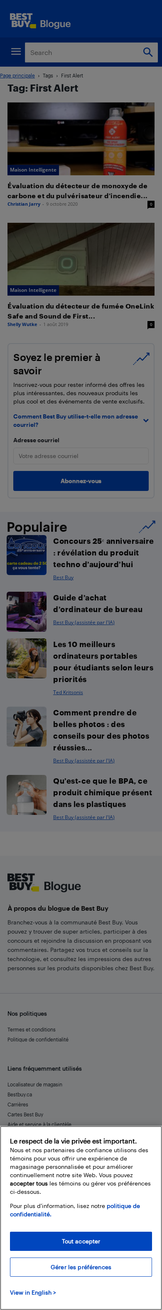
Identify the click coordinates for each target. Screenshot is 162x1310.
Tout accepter (81, 1241)
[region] (81, 1218)
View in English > (33, 1292)
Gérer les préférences (81, 1266)
